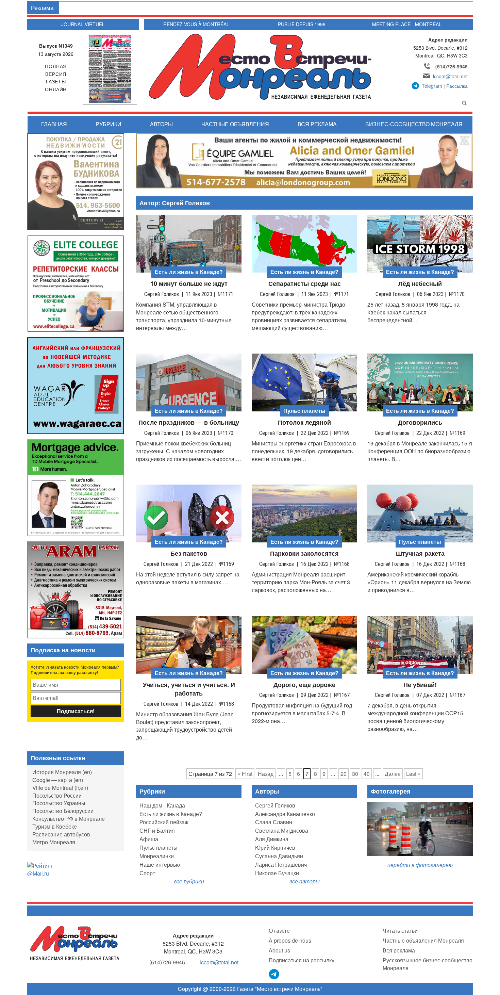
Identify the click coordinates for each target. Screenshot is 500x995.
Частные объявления (235, 124)
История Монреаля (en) (62, 772)
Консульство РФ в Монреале (68, 818)
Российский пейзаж (163, 822)
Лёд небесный (420, 283)
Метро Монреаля (53, 842)
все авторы (304, 881)
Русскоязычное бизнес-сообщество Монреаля (427, 964)
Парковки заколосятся (304, 553)
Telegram (432, 85)
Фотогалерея (391, 791)
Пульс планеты (158, 847)
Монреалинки (156, 856)
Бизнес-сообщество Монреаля (414, 124)
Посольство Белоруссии (63, 811)
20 (343, 774)
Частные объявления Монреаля (423, 940)
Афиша (148, 839)
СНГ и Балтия (157, 830)
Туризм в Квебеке (54, 826)
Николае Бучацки (277, 873)
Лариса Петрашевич (281, 864)
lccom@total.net (450, 76)
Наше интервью (159, 864)
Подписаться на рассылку (301, 960)
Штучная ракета (420, 553)
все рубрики (189, 881)
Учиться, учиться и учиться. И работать (189, 689)
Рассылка (457, 85)
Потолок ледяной (304, 422)
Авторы (161, 124)
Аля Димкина (271, 839)
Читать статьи (400, 930)
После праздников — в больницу (188, 422)
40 (367, 774)
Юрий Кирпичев (275, 847)
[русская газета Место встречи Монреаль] (74, 943)
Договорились (420, 422)
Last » (413, 774)
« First (244, 774)
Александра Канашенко (285, 814)
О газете (279, 930)
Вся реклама (317, 124)
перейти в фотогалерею (420, 865)
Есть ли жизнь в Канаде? (170, 814)
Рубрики (108, 124)
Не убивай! (420, 685)
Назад (265, 774)
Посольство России (57, 795)
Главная (54, 124)
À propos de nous (290, 940)
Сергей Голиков (275, 805)
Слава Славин (273, 822)
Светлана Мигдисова (281, 830)
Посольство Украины (58, 803)
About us (279, 950)
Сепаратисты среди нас (304, 283)
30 (355, 774)
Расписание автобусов (61, 834)
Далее (393, 774)
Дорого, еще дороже (304, 685)
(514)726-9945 (451, 66)
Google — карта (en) (57, 780)
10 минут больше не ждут (189, 283)
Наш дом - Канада (162, 805)
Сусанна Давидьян (279, 856)
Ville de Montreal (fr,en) (60, 788)
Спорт (147, 873)
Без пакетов (188, 553)
